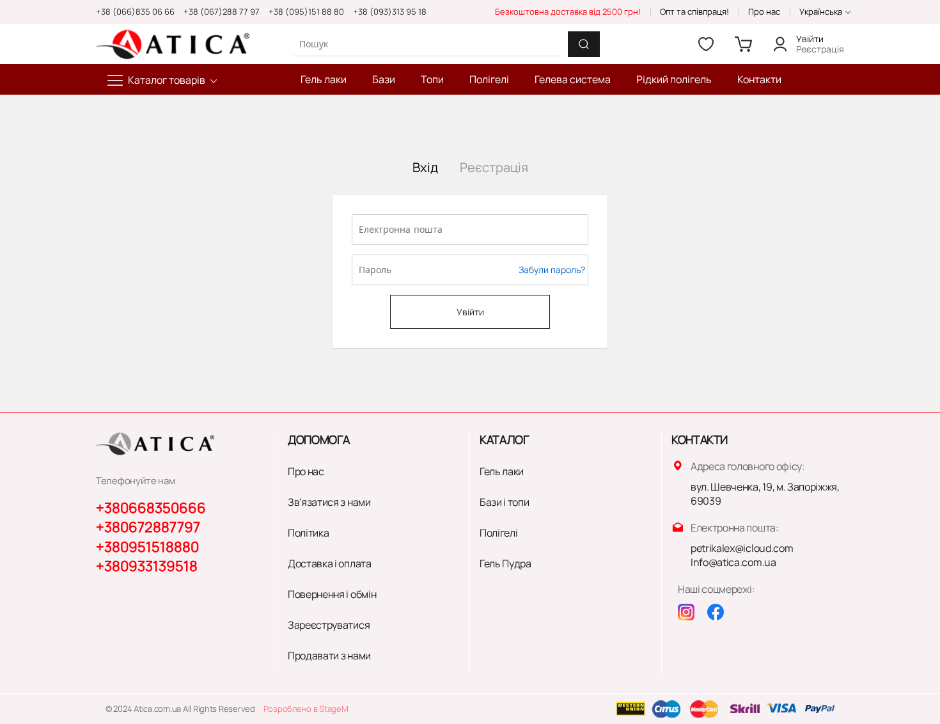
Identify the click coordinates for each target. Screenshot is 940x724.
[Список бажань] (706, 44)
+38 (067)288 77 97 (222, 11)
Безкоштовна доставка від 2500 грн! (568, 11)
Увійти (810, 39)
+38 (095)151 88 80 (306, 11)
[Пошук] (584, 44)
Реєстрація (820, 49)
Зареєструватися (329, 625)
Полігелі (498, 533)
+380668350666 (151, 507)
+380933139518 (147, 566)
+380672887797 (148, 527)
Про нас (764, 11)
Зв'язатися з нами (329, 502)
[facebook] (715, 612)
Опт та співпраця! (694, 11)
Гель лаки (502, 471)
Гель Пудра (505, 563)
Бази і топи (504, 502)
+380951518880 (147, 546)
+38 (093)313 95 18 (390, 11)
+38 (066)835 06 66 (135, 11)
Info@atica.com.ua (733, 562)
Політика (308, 533)
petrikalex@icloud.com (742, 548)
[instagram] (686, 612)
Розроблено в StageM (306, 708)
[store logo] (172, 44)
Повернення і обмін (332, 594)
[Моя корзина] (743, 44)
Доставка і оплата (330, 563)
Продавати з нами (329, 656)
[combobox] (427, 43)
